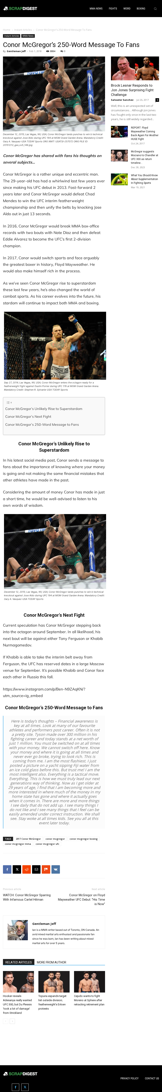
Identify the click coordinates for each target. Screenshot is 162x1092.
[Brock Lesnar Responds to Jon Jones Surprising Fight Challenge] (135, 68)
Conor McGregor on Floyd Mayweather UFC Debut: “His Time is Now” (81, 899)
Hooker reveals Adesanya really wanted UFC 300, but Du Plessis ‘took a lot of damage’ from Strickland (17, 1004)
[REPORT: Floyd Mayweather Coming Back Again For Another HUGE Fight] (119, 132)
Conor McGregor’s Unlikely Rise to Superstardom (43, 409)
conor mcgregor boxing (84, 838)
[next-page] (12, 1021)
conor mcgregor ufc (47, 843)
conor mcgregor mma (18, 843)
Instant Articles (23, 30)
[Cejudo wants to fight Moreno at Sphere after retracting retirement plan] (89, 981)
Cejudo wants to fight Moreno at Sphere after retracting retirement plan (89, 1000)
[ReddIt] (26, 869)
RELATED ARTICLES (18, 962)
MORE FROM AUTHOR (51, 962)
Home (6, 30)
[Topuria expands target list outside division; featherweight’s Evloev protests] (53, 981)
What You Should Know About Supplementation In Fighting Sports (144, 179)
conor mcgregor (55, 838)
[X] (17, 869)
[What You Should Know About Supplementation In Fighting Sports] (119, 179)
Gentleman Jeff (16, 51)
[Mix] (46, 869)
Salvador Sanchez (122, 99)
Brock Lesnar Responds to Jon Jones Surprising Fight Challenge (132, 90)
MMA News (28, 35)
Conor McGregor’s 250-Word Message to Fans (42, 424)
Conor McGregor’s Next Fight (28, 416)
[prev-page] (5, 1021)
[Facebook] (7, 869)
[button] (155, 8)
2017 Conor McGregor (28, 838)
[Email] (36, 869)
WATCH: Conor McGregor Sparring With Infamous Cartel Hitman (27, 897)
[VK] (55, 869)
